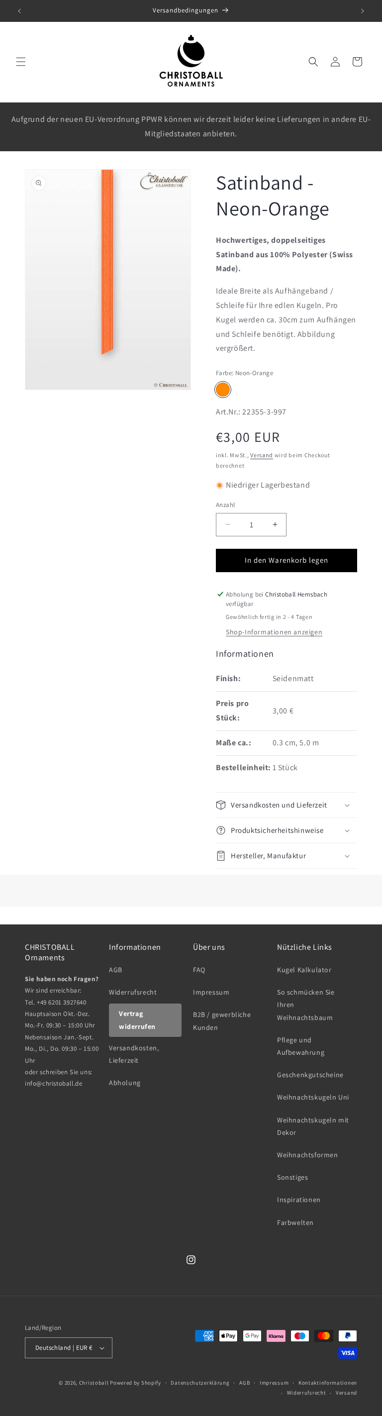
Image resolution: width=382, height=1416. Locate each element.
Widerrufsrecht (133, 992)
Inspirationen (299, 1199)
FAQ (199, 969)
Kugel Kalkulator (304, 969)
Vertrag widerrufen (137, 1019)
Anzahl (225, 505)
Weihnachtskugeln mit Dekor (313, 1126)
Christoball (94, 1382)
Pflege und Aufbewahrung (300, 1046)
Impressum (211, 992)
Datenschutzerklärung (200, 1382)
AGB (115, 969)
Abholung (125, 1082)
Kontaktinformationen (327, 1382)
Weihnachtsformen (307, 1154)
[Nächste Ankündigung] (363, 11)
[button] (21, 62)
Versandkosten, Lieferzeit (134, 1054)
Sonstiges (292, 1177)
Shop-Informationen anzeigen (274, 631)
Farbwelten (295, 1222)
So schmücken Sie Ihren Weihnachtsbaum (306, 1004)
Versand (261, 455)
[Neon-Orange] (223, 390)
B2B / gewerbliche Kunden (222, 1020)
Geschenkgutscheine (310, 1074)
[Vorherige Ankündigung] (19, 11)
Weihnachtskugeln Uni (313, 1097)
